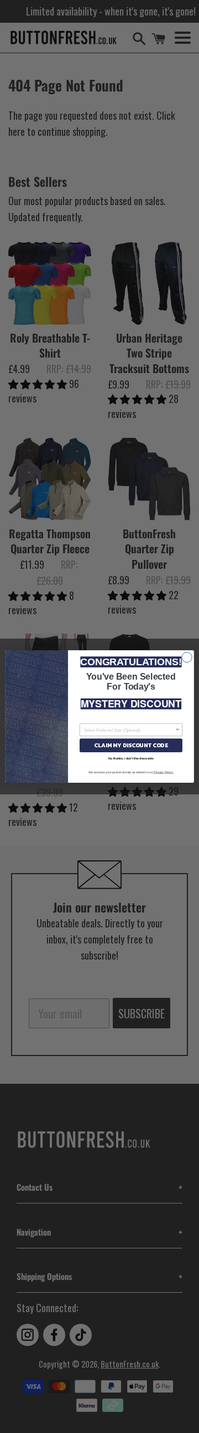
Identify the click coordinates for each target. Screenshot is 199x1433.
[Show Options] (177, 729)
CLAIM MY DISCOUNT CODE (130, 745)
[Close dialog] (187, 657)
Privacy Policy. (163, 772)
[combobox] (129, 729)
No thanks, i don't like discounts (131, 758)
